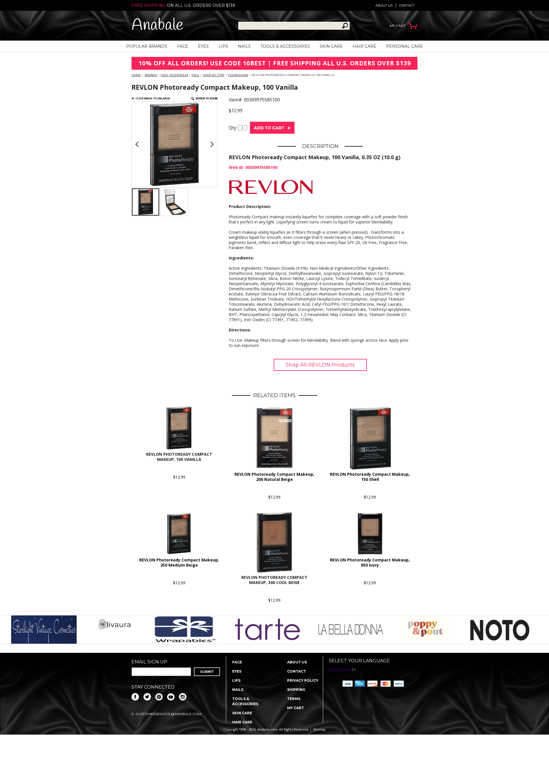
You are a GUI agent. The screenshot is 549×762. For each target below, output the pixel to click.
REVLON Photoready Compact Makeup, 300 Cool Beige (274, 580)
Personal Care (404, 46)
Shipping (296, 689)
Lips (223, 46)
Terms (293, 699)
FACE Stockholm (174, 75)
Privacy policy (302, 680)
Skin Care (331, 46)
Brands (151, 75)
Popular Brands (146, 46)
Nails (244, 46)
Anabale (157, 26)
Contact (406, 5)
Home (136, 75)
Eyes (203, 46)
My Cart (295, 708)
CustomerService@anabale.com (168, 714)
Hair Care (364, 46)
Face (182, 46)
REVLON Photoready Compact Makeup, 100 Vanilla (179, 456)
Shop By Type (213, 75)
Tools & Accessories (285, 46)
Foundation (238, 75)
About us (384, 5)
